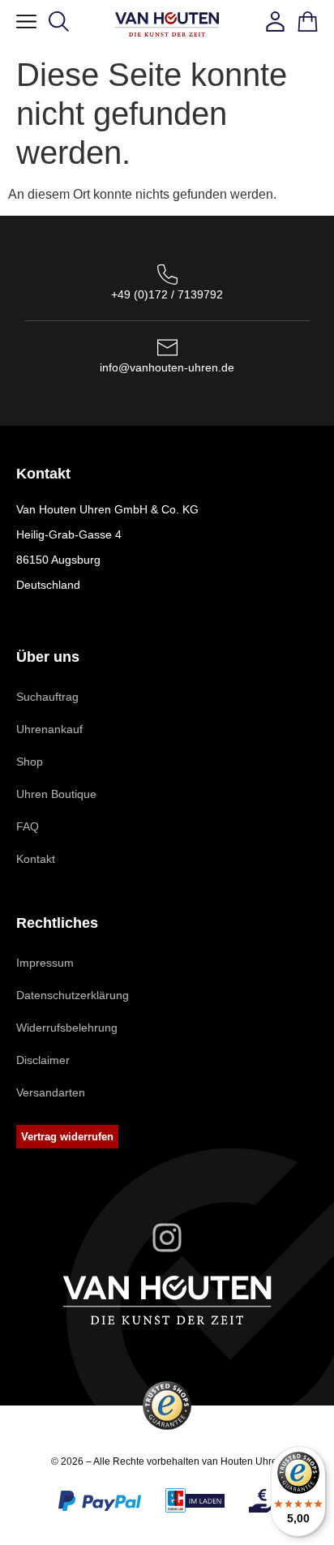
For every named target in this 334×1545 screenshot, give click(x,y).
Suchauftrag (47, 696)
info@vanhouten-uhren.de (167, 367)
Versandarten (50, 1092)
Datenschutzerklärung (72, 995)
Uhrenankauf (49, 729)
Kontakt (35, 858)
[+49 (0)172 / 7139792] (167, 274)
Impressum (45, 962)
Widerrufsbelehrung (67, 1027)
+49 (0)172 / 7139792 (167, 294)
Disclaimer (43, 1060)
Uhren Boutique (56, 794)
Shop (29, 761)
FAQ (27, 826)
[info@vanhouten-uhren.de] (167, 347)
